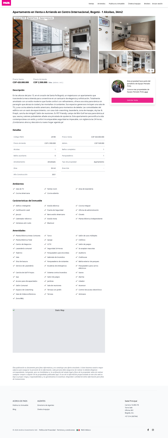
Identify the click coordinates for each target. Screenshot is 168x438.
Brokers (147, 4)
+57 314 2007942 (131, 416)
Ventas (91, 4)
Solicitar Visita (132, 100)
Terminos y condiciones (66, 430)
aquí (146, 92)
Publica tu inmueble (116, 4)
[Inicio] (6, 3)
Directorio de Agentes (45, 405)
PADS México (86, 430)
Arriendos (101, 4)
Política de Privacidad (47, 430)
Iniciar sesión (157, 4)
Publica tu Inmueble (20, 405)
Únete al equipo (134, 4)
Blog (14, 409)
